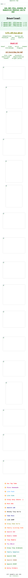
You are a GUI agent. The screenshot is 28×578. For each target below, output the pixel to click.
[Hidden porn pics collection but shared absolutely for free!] (14, 0)
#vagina (20, 48)
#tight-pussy (17, 58)
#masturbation (18, 57)
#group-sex (19, 36)
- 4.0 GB (15, 25)
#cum (10, 46)
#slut (13, 39)
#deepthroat (7, 36)
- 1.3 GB (15, 22)
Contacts (15, 576)
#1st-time (8, 55)
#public (21, 37)
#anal (3, 46)
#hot (13, 37)
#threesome (9, 48)
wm (10, 576)
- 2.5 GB (15, 24)
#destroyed (6, 57)
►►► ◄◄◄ (14, 10)
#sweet (24, 46)
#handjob (5, 37)
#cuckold (18, 55)
